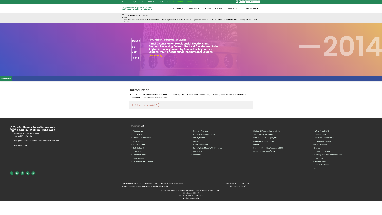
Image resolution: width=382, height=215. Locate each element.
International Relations (322, 141)
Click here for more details (145, 105)
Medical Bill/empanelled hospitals (266, 131)
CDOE (150, 2)
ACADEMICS (193, 8)
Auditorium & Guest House (263, 141)
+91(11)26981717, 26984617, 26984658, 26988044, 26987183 (36, 141)
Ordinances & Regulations (143, 161)
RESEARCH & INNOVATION (212, 8)
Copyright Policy (319, 161)
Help (315, 168)
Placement (157, 2)
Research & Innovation (142, 138)
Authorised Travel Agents (263, 134)
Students (125, 2)
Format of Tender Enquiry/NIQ (265, 138)
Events (145, 16)
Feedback (197, 155)
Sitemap (316, 148)
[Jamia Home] (54, 128)
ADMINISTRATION (234, 8)
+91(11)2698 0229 (20, 146)
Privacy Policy (318, 158)
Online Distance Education (323, 144)
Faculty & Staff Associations (204, 134)
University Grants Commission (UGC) (327, 155)
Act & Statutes (138, 158)
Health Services (139, 144)
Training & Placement (321, 151)
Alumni (144, 2)
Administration (138, 141)
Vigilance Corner (319, 134)
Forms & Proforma (200, 144)
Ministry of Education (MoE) (264, 151)
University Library (139, 155)
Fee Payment (198, 151)
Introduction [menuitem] (6, 79)
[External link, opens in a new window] (11, 173)
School (256, 144)
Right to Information (201, 131)
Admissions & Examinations (323, 138)
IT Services (137, 151)
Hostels (196, 141)
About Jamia (178, 8)
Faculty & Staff (135, 2)
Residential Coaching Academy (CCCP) (268, 148)
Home (124, 17)
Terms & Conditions (321, 165)
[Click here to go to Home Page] (137, 8)
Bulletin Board (138, 148)
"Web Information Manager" (211, 191)
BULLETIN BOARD (252, 8)
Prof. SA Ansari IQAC (321, 131)
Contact (165, 2)
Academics (137, 134)
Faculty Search (199, 138)
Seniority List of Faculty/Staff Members (208, 148)
